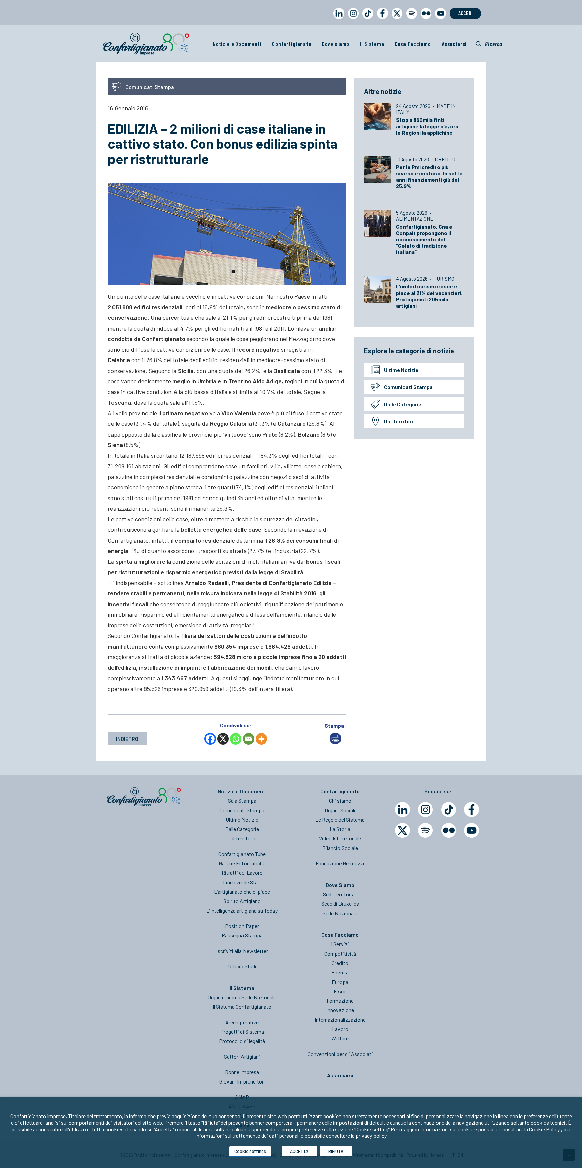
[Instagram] (425, 809)
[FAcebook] (471, 809)
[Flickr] (448, 830)
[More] (261, 739)
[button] (489, 43)
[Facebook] (210, 739)
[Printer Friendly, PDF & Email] (335, 742)
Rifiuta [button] (335, 1151)
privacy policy (371, 1135)
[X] (223, 739)
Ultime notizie (401, 370)
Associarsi (454, 43)
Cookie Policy (544, 1129)
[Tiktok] (448, 809)
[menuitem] (337, 19)
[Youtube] (471, 830)
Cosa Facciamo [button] (413, 43)
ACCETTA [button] (299, 1151)
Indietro (127, 738)
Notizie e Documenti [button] (237, 43)
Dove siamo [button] (336, 43)
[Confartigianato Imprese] (146, 44)
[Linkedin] (402, 809)
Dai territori (398, 421)
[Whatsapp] (235, 739)
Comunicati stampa (408, 387)
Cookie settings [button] (250, 1151)
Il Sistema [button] (372, 43)
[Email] (248, 739)
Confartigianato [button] (292, 43)
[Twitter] (402, 830)
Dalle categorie (402, 404)
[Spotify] (425, 830)
